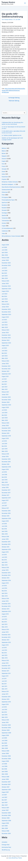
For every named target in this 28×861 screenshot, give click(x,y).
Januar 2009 (5, 753)
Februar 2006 (5, 831)
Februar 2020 (5, 423)
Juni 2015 (4, 557)
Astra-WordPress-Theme (15, 858)
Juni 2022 (4, 350)
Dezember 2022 (6, 335)
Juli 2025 (4, 268)
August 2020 (5, 407)
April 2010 (4, 714)
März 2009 (5, 748)
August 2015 (5, 552)
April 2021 (4, 386)
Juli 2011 (4, 678)
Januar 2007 (5, 810)
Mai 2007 (4, 800)
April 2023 (5, 324)
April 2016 (4, 531)
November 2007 (6, 784)
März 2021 (5, 389)
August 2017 (5, 500)
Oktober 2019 (5, 433)
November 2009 (6, 727)
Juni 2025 (4, 270)
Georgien (4, 169)
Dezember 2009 (6, 725)
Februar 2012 (5, 660)
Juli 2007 (4, 794)
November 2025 (6, 265)
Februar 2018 (5, 485)
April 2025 (5, 275)
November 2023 (6, 312)
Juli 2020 (4, 410)
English (4, 161)
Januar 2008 (5, 779)
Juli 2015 (4, 554)
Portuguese (5, 197)
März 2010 (5, 717)
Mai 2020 (4, 415)
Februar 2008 (5, 776)
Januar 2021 (5, 394)
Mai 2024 (4, 296)
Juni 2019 (4, 443)
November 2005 (6, 833)
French (3, 166)
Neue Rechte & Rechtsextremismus (11, 187)
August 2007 (5, 792)
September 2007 (6, 789)
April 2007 (4, 802)
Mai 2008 (4, 769)
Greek (3, 171)
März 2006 (5, 828)
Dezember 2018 (6, 459)
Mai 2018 (4, 477)
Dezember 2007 (6, 782)
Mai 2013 (4, 621)
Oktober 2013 (5, 609)
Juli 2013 (4, 616)
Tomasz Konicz (8, 2)
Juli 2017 (4, 503)
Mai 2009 (4, 743)
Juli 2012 (4, 647)
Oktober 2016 (5, 516)
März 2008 (5, 774)
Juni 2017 (4, 505)
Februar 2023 (5, 330)
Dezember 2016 (6, 510)
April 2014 (4, 593)
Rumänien (4, 205)
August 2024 (5, 291)
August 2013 (5, 614)
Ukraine (4, 223)
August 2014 (5, 583)
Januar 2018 (5, 487)
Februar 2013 (5, 629)
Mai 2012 (4, 652)
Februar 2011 (5, 691)
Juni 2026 (4, 250)
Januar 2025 (5, 283)
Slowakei (4, 210)
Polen (3, 194)
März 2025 (5, 278)
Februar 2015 (5, 567)
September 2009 (6, 732)
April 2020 (5, 417)
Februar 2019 (5, 454)
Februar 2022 (5, 361)
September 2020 (6, 405)
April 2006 (5, 825)
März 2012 (5, 658)
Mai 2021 (4, 384)
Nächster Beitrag (14, 100)
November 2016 (6, 513)
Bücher (4, 153)
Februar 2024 (5, 304)
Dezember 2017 (6, 490)
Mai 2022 (4, 353)
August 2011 (5, 676)
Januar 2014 (5, 601)
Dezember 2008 (6, 756)
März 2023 (5, 327)
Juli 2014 (4, 585)
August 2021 (5, 376)
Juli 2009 (4, 738)
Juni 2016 (4, 526)
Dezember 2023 (6, 309)
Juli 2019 (4, 441)
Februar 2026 (5, 257)
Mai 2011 (4, 683)
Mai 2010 (4, 712)
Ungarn (4, 225)
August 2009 (5, 735)
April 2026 (5, 252)
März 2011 (4, 689)
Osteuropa (4, 192)
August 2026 (5, 244)
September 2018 (6, 467)
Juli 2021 (4, 379)
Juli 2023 (4, 319)
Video (3, 233)
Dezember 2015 (6, 541)
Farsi (3, 163)
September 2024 (6, 288)
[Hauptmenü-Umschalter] (25, 3)
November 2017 (6, 492)
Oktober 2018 (5, 464)
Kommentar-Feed (6, 847)
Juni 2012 (4, 650)
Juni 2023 (4, 322)
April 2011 (4, 686)
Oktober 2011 (5, 670)
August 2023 (5, 317)
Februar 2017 (5, 508)
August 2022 (5, 345)
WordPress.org (6, 850)
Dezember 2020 (6, 397)
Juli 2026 (4, 247)
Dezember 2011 (6, 665)
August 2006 (5, 823)
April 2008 (5, 771)
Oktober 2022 (5, 340)
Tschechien (5, 218)
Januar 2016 (5, 539)
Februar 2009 (5, 751)
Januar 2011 (5, 694)
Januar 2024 (5, 306)
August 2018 (5, 469)
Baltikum (4, 148)
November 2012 (6, 637)
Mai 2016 (4, 528)
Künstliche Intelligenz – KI (8, 184)
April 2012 (4, 655)
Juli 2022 (4, 348)
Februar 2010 (5, 720)
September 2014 (6, 580)
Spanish (4, 215)
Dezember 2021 (6, 366)
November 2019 (6, 430)
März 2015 (5, 565)
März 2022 (5, 358)
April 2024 (5, 299)
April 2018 (4, 479)
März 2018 (5, 482)
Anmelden (4, 842)
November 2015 (6, 544)
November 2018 (6, 461)
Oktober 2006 (5, 818)
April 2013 (4, 624)
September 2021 (6, 374)
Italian (3, 174)
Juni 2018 (4, 474)
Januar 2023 (5, 332)
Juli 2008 (4, 763)
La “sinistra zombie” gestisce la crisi (11, 135)
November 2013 (6, 606)
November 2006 (6, 815)
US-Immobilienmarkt (7, 228)
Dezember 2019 (6, 428)
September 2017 (6, 497)
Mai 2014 (4, 590)
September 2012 (6, 642)
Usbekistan (5, 231)
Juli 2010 (4, 707)
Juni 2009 (4, 740)
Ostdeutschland (6, 189)
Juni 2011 (4, 681)
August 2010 (5, 704)
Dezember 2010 (6, 696)
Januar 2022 (5, 363)
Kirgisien (4, 179)
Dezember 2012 (6, 634)
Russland (4, 207)
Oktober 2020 (5, 402)
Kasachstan (5, 176)
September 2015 (6, 549)
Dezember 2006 (6, 813)
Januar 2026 (5, 260)
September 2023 (6, 314)
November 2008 (6, 758)
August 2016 (5, 521)
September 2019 (6, 436)
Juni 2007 (4, 797)
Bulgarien (4, 156)
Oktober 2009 (5, 730)
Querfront (4, 202)
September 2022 (6, 343)
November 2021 (6, 368)
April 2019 (4, 448)
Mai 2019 (4, 446)
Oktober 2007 (5, 787)
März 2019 (5, 451)
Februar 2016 (5, 536)
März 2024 (5, 301)
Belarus (4, 151)
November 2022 (6, 337)
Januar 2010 (5, 722)
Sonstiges (4, 213)
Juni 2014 (4, 588)
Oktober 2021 (5, 371)
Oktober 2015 (5, 547)
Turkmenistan (5, 220)
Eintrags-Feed (5, 844)
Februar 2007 (5, 807)
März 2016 (5, 534)
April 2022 (5, 355)
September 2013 (6, 611)
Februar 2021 (5, 392)
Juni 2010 (4, 709)
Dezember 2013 (6, 603)
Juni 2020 (4, 412)
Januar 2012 (5, 663)
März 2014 (5, 596)
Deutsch (4, 158)
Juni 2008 (4, 766)
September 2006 (6, 820)
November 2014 (6, 575)
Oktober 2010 (5, 699)
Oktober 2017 (5, 495)
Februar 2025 (5, 281)
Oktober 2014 (5, 578)
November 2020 (6, 399)
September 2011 (6, 673)
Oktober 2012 (5, 640)
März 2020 (5, 420)
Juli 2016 (4, 523)
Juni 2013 (4, 619)
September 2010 (6, 701)
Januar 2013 (5, 632)
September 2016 (6, 518)
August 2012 (5, 645)
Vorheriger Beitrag (14, 97)
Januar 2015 (5, 570)
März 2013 (5, 627)
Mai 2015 (4, 559)
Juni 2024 (4, 294)
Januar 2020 (5, 425)
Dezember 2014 (6, 572)
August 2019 (5, 438)
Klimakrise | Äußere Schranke (10, 182)
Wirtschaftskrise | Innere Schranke (11, 236)
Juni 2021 (4, 381)
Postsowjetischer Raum (8, 200)
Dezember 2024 (6, 286)
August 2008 (5, 761)
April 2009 (5, 745)
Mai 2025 (4, 273)
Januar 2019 (5, 456)
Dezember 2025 (6, 263)
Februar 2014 (5, 598)
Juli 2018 (4, 472)
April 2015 (4, 562)
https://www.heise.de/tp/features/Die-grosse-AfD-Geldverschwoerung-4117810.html (13, 90)
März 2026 (5, 255)
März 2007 (5, 805)
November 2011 (6, 668)
